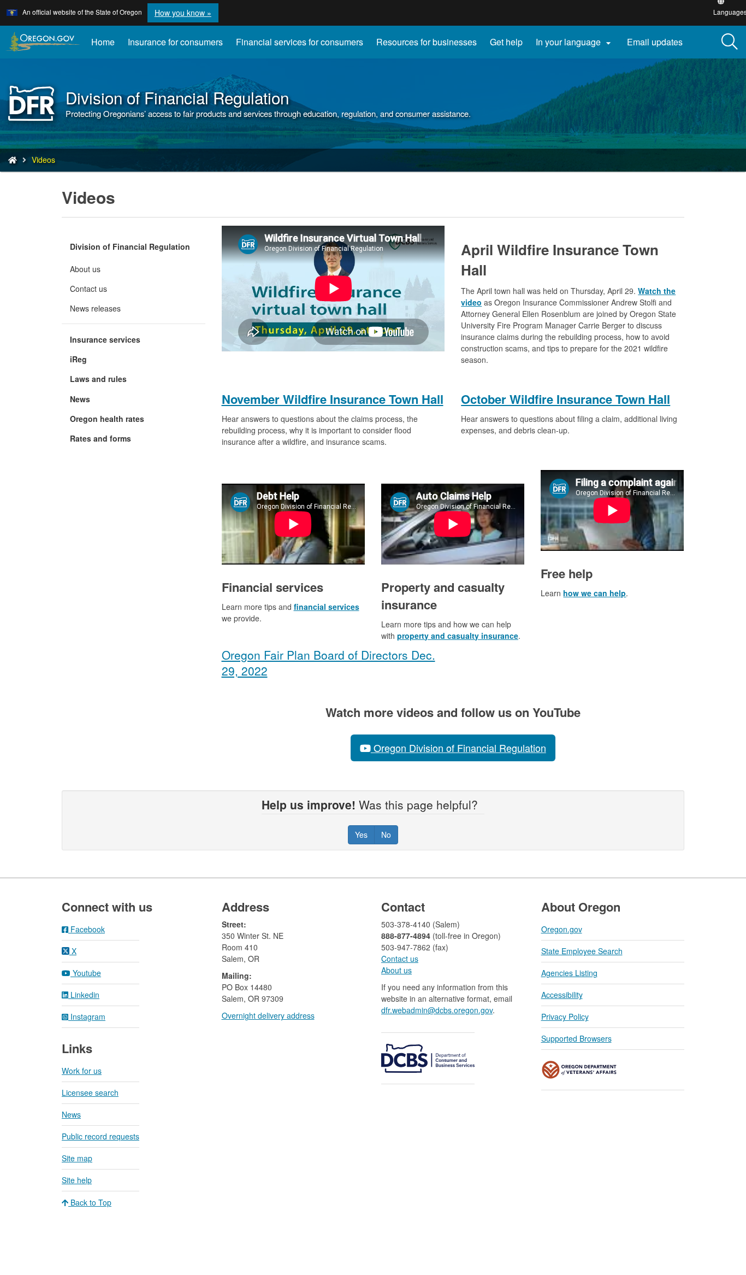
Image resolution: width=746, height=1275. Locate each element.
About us (85, 268)
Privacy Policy (565, 1016)
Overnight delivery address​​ (268, 1015)
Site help (77, 1179)
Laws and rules (98, 378)
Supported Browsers (576, 1038)
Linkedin (83, 994)
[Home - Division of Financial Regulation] (12, 159)
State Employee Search (582, 950)
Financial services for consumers (299, 42)
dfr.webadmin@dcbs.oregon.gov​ (437, 1009)
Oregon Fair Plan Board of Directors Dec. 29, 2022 (328, 663)
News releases (95, 308)
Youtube (85, 972)
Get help (506, 42)
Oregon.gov (561, 929)
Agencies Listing (569, 972)
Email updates (658, 46)
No (386, 834)
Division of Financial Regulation (130, 246)
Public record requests (100, 1136)
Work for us (82, 1070)
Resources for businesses (426, 42)
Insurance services (105, 339)
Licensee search (90, 1092)
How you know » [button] (183, 12)
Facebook (86, 929)
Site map (77, 1158)
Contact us (88, 288)
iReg (78, 359)
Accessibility (562, 994)
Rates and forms (100, 438)
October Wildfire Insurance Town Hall (565, 399)
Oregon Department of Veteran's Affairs (579, 1069)
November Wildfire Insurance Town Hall (332, 399)
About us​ (396, 970)
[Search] (729, 42)
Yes (361, 834)
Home (103, 42)
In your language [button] (575, 42)
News (80, 398)
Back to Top (89, 1202)
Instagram (86, 1016)
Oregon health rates (107, 418)
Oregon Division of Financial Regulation (458, 748)
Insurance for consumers (175, 42)
